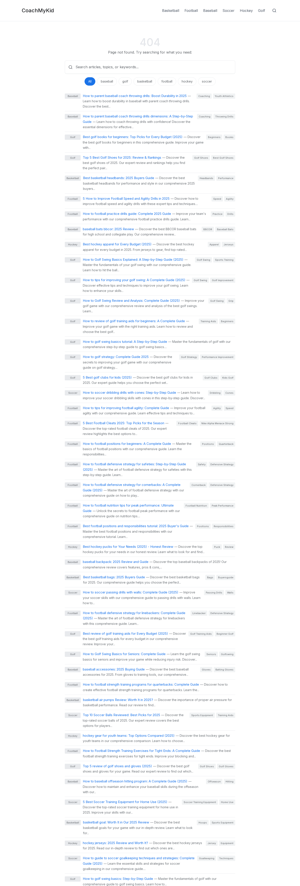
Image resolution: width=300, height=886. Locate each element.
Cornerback (199, 485)
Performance (225, 178)
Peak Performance (222, 505)
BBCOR (207, 229)
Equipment (227, 843)
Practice (217, 214)
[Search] (274, 10)
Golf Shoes (201, 157)
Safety (202, 464)
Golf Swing (203, 259)
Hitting (229, 781)
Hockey (246, 10)
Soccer (228, 10)
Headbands (206, 178)
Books (229, 137)
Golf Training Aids (201, 633)
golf (125, 81)
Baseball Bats (225, 229)
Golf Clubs (210, 377)
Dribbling (215, 392)
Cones (229, 392)
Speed (217, 198)
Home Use (227, 802)
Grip (230, 300)
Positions (208, 444)
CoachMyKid (38, 10)
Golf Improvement (222, 280)
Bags (210, 577)
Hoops (203, 822)
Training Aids (208, 321)
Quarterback (226, 444)
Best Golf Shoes (223, 157)
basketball (144, 81)
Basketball (170, 10)
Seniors (211, 654)
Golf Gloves (226, 766)
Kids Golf (227, 377)
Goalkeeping (206, 858)
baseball (107, 81)
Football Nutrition (196, 505)
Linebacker (199, 613)
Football (191, 10)
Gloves (206, 669)
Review (229, 546)
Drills (230, 214)
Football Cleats (187, 423)
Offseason (214, 781)
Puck (217, 546)
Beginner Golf (225, 633)
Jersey (212, 843)
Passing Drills (214, 592)
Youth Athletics (224, 96)
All (90, 81)
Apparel (214, 244)
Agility (229, 198)
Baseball (210, 10)
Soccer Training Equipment (200, 802)
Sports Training (224, 259)
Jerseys (228, 244)
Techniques (226, 858)
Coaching (204, 96)
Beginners (214, 137)
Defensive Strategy (221, 464)
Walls (230, 592)
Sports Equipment (202, 715)
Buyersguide (225, 577)
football (166, 81)
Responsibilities (223, 526)
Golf (261, 10)
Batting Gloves (224, 669)
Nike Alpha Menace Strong (217, 423)
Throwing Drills (224, 116)
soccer (207, 81)
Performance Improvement (217, 357)
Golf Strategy (189, 357)
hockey (187, 81)
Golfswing (227, 654)
